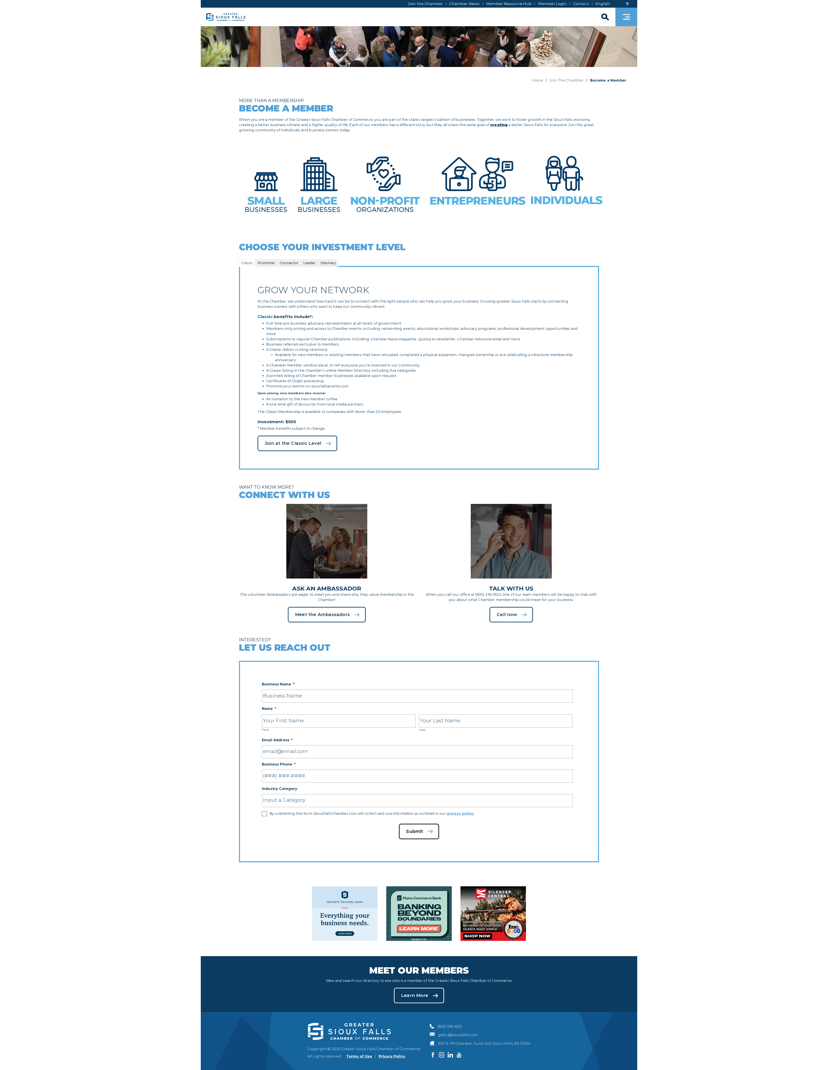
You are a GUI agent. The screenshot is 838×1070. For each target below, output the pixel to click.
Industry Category (279, 789)
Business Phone (278, 764)
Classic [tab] (247, 263)
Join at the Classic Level (293, 443)
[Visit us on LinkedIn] (450, 1055)
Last (422, 729)
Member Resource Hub (509, 4)
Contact (581, 4)
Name (269, 709)
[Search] (604, 17)
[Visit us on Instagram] (441, 1055)
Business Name (278, 684)
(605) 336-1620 (449, 1026)
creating (499, 125)
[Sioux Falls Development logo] (226, 17)
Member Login (552, 4)
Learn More (414, 995)
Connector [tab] (289, 263)
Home (537, 80)
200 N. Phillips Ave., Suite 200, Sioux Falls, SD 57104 (484, 1043)
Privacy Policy (392, 1056)
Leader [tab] (309, 263)
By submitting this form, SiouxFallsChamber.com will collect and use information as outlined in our (372, 813)
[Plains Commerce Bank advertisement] (419, 913)
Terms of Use (359, 1056)
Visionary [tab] (328, 263)
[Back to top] (827, 1059)
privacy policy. (460, 813)
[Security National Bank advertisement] (345, 913)
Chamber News (464, 4)
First (265, 729)
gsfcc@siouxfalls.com (458, 1035)
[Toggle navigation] (626, 17)
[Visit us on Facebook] (433, 1055)
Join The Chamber (566, 80)
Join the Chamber (425, 4)
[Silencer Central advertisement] (493, 913)
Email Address (277, 740)
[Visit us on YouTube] (459, 1055)
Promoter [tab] (266, 263)
